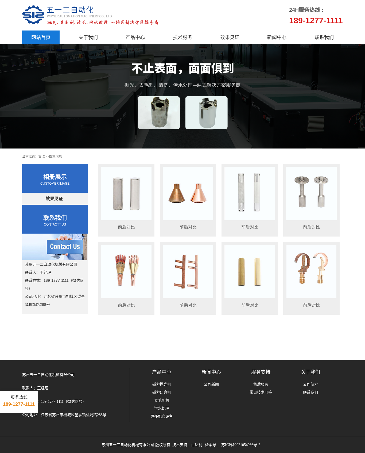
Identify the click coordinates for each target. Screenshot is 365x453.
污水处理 (161, 408)
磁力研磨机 (161, 392)
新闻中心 (276, 37)
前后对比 (126, 227)
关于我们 (88, 37)
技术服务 (182, 37)
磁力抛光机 (161, 384)
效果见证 (229, 37)
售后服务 (260, 384)
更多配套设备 (161, 416)
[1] (182, 96)
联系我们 (324, 37)
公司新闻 (211, 384)
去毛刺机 (161, 400)
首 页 (41, 156)
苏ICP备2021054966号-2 (240, 445)
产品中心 (135, 37)
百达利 (196, 445)
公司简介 (310, 384)
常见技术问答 (261, 392)
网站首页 (41, 37)
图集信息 (55, 156)
